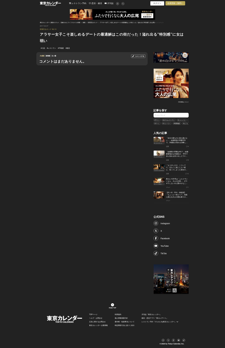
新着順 (48, 56)
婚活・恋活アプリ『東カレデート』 (155, 318)
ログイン (157, 3)
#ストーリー (167, 123)
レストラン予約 (78, 3)
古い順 (54, 56)
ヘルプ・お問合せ (95, 318)
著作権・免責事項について (124, 321)
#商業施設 (177, 123)
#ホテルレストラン (169, 120)
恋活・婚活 (96, 3)
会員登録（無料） (175, 3)
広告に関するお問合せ (97, 321)
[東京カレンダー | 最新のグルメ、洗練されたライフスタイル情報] (54, 4)
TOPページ (93, 314)
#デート (157, 123)
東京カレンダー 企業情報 (98, 325)
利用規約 (118, 314)
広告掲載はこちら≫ (183, 102)
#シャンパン (182, 120)
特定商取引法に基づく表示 (124, 325)
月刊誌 (110, 3)
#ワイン (157, 120)
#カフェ (185, 123)
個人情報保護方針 (121, 318)
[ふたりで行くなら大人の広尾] (112, 14)
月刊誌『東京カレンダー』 (151, 314)
